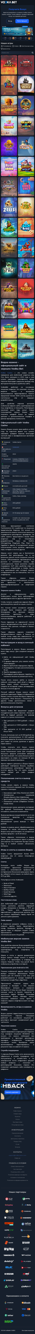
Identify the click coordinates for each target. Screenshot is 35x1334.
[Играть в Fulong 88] (26, 105)
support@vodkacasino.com (17, 1155)
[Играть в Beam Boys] (26, 227)
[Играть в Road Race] (9, 308)
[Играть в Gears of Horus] (26, 125)
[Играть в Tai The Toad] (26, 207)
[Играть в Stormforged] (26, 349)
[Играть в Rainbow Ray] (9, 227)
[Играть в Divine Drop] (9, 329)
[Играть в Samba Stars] (26, 268)
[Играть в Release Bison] (26, 329)
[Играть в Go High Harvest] (9, 349)
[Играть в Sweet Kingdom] (9, 125)
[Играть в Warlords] (9, 186)
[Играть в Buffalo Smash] (9, 105)
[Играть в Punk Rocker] (9, 85)
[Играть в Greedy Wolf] (26, 166)
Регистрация (22, 21)
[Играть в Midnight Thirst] (26, 64)
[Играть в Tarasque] (9, 247)
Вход (10, 21)
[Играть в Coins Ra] (9, 146)
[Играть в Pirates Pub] (9, 288)
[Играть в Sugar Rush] (9, 166)
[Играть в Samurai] (9, 64)
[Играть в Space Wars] (9, 268)
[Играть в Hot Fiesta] (26, 308)
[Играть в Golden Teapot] (26, 288)
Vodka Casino (6, 373)
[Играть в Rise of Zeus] (9, 207)
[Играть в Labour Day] (26, 247)
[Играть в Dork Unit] (26, 186)
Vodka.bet (16, 447)
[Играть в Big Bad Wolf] (26, 85)
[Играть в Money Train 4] (26, 146)
